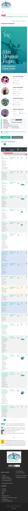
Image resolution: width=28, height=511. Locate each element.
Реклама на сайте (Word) (21, 475)
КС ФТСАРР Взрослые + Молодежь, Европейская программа (5, 409)
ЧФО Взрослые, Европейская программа (5, 356)
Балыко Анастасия (12, 324)
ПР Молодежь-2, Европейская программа (5, 325)
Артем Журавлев (18, 98)
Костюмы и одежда (20, 472)
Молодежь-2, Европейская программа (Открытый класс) (5, 375)
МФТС (3, 492)
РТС (3, 494)
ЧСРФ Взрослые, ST (5, 223)
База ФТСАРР (18, 137)
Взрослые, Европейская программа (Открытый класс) (5, 392)
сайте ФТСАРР (4, 133)
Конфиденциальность (21, 477)
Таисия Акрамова (18, 76)
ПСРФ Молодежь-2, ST (5, 210)
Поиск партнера (19, 471)
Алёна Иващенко (18, 87)
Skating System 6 (5, 495)
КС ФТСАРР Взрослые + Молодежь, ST (5, 253)
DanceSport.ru (5, 499)
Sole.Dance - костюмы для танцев (9, 497)
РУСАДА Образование (7, 500)
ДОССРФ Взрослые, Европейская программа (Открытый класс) (5, 237)
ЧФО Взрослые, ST (5, 197)
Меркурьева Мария (13, 158)
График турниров (6, 477)
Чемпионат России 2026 (7, 483)
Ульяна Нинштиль (18, 109)
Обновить (6, 137)
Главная (13, 21)
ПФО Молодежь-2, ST (5, 183)
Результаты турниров (7, 478)
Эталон (15, 125)
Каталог (18, 21)
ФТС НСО (4, 490)
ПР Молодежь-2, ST (5, 158)
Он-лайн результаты (6, 480)
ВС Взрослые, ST (5, 287)
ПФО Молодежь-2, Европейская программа (5, 338)
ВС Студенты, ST (5, 172)
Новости (4, 475)
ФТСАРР (4, 489)
